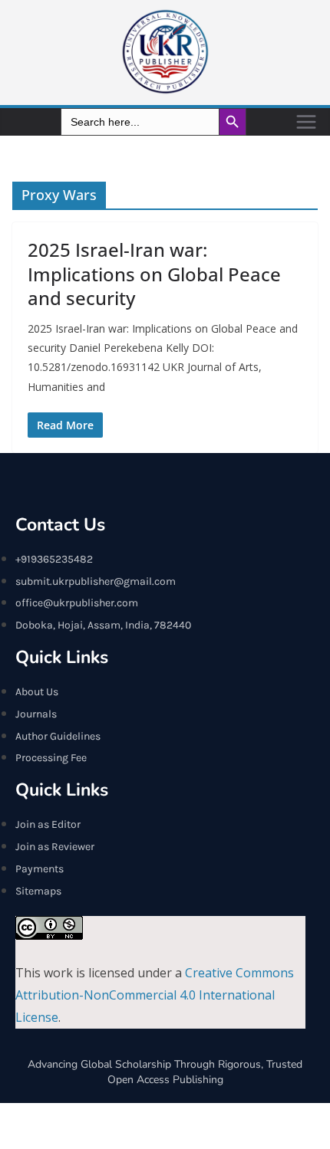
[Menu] (306, 121)
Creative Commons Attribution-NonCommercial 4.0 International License (154, 995)
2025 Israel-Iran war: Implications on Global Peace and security (154, 273)
